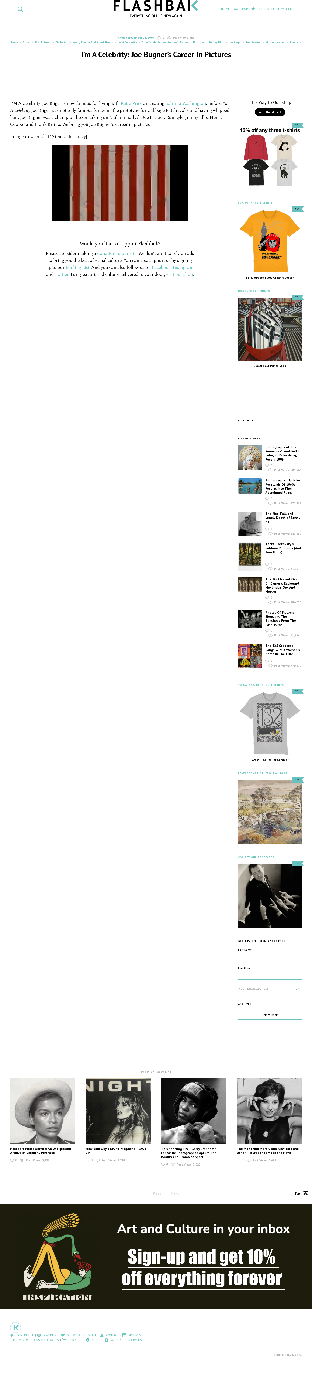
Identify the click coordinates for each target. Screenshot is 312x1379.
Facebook (161, 267)
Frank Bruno (43, 42)
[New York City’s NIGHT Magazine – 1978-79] (118, 1110)
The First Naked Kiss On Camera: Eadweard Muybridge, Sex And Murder (282, 585)
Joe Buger (235, 42)
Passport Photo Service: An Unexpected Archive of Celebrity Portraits (40, 1150)
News (14, 42)
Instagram (183, 267)
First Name (245, 950)
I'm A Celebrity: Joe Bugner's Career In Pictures (173, 42)
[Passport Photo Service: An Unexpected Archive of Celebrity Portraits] (42, 1110)
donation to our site (116, 253)
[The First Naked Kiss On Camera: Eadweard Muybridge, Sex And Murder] (250, 585)
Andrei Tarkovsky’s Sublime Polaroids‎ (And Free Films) (283, 548)
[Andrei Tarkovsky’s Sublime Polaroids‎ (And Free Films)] (250, 556)
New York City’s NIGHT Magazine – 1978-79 (117, 1150)
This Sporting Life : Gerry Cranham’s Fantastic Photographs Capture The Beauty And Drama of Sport (189, 1153)
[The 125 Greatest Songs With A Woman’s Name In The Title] (250, 656)
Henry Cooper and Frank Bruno (92, 42)
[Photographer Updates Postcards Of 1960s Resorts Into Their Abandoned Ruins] (250, 486)
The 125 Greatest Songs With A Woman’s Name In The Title (282, 649)
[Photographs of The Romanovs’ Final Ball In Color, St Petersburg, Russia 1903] (250, 457)
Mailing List (77, 267)
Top (297, 1193)
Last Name (245, 968)
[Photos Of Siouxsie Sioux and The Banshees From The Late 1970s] (250, 619)
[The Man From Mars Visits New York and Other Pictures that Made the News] (269, 1110)
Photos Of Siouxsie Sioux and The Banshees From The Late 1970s (280, 618)
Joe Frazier (253, 42)
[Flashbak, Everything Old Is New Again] (156, 8)
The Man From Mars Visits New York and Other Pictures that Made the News (268, 1150)
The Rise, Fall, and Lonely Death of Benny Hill (282, 517)
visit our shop (179, 274)
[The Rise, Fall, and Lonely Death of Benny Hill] (250, 524)
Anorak (122, 38)
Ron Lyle (295, 42)
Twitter (62, 274)
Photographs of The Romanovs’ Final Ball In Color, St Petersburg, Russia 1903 (283, 453)
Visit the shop (268, 112)
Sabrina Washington (185, 103)
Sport (27, 42)
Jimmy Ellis (216, 42)
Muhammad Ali (275, 42)
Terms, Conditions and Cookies (36, 1340)
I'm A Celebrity (127, 42)
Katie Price (131, 103)
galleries (62, 42)
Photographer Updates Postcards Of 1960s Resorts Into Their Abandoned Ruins (283, 486)
